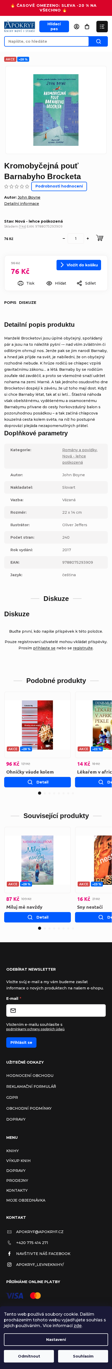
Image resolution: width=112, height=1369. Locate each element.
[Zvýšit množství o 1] (87, 238)
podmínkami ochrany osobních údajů (35, 1029)
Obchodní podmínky (29, 1108)
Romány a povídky (79, 450)
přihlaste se (44, 648)
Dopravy (16, 1119)
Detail (42, 782)
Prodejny (17, 1180)
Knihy (12, 1150)
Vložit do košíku (82, 265)
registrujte (83, 648)
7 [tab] (68, 793)
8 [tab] (73, 793)
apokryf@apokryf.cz (40, 1231)
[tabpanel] (37, 739)
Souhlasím (83, 1356)
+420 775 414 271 (32, 1242)
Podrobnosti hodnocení (59, 186)
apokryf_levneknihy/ (40, 1264)
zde (78, 1325)
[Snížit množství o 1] (63, 238)
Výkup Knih (18, 1160)
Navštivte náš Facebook (43, 1253)
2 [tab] (45, 793)
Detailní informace (21, 203)
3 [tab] (49, 793)
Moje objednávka (25, 1200)
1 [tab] (39, 793)
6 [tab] (64, 793)
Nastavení (56, 1339)
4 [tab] (54, 793)
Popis (10, 302)
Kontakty (17, 1190)
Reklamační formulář (31, 1086)
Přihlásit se (21, 1042)
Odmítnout (29, 1356)
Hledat (98, 41)
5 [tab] (59, 793)
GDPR (12, 1097)
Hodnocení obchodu (29, 1075)
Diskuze (27, 302)
